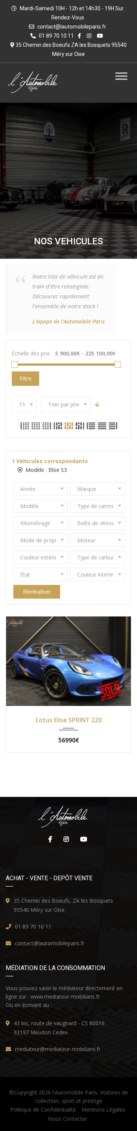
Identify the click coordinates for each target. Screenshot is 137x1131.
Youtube (82, 839)
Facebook (48, 839)
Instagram (64, 839)
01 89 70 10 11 (33, 926)
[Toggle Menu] (121, 76)
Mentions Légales (103, 1109)
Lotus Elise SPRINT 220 (69, 720)
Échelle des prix (30, 353)
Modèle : (45, 469)
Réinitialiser (37, 591)
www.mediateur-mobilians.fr (65, 996)
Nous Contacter (67, 1118)
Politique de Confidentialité (43, 1109)
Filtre (25, 378)
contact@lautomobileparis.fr (71, 27)
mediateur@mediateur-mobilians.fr (57, 1049)
